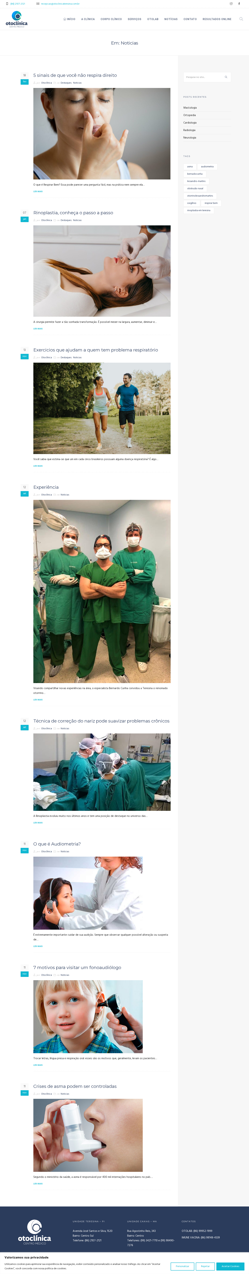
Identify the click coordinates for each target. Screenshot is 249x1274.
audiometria (207, 167)
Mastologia (190, 108)
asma (190, 167)
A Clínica (88, 19)
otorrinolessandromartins (200, 196)
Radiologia (189, 130)
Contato (190, 19)
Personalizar (182, 1266)
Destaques (66, 83)
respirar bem (211, 203)
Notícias (171, 19)
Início (70, 19)
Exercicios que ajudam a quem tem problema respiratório (95, 350)
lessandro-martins (196, 181)
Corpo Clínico (111, 19)
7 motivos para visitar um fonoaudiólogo (77, 967)
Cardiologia (190, 123)
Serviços (134, 19)
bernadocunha (195, 174)
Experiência (46, 487)
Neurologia (189, 138)
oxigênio (191, 203)
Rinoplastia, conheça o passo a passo (73, 212)
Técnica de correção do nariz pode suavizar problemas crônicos (101, 721)
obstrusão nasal (195, 189)
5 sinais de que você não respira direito (75, 75)
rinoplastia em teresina (198, 210)
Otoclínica (46, 83)
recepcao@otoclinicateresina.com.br (60, 4)
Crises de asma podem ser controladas (75, 1086)
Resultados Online (217, 19)
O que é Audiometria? (57, 844)
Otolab (153, 19)
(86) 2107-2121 (17, 4)
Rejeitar (205, 1266)
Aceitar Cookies (230, 1266)
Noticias (77, 83)
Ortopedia (189, 115)
